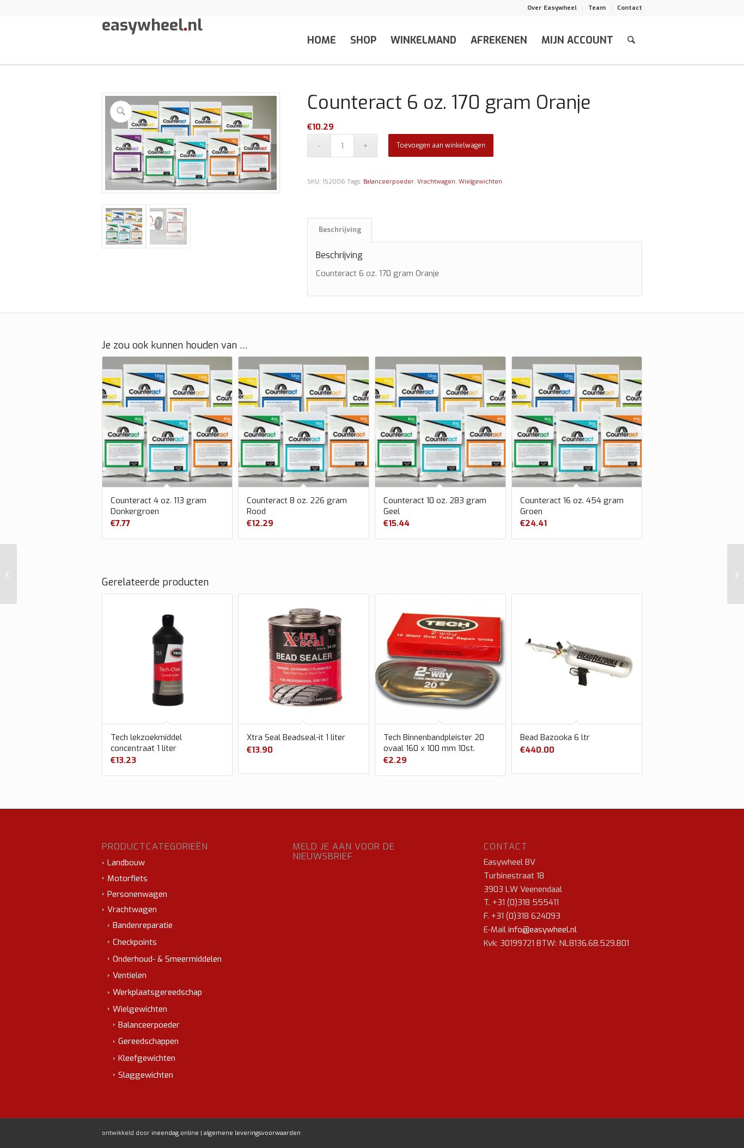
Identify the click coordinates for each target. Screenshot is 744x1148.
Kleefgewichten (146, 1058)
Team (597, 8)
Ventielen (130, 975)
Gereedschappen (148, 1041)
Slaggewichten (145, 1075)
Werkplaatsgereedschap (157, 992)
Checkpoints (135, 942)
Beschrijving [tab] (340, 229)
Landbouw (126, 862)
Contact (629, 8)
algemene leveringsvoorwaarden (252, 1133)
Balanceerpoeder (388, 182)
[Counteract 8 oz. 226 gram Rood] (735, 574)
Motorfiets (127, 878)
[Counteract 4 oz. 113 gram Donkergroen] (8, 574)
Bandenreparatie (143, 925)
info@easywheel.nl (542, 929)
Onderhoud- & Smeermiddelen (167, 959)
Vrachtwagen (436, 182)
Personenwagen (137, 894)
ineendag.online (175, 1133)
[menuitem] (552, 8)
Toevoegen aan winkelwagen (441, 145)
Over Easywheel (552, 8)
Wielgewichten (480, 182)
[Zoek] (631, 40)
